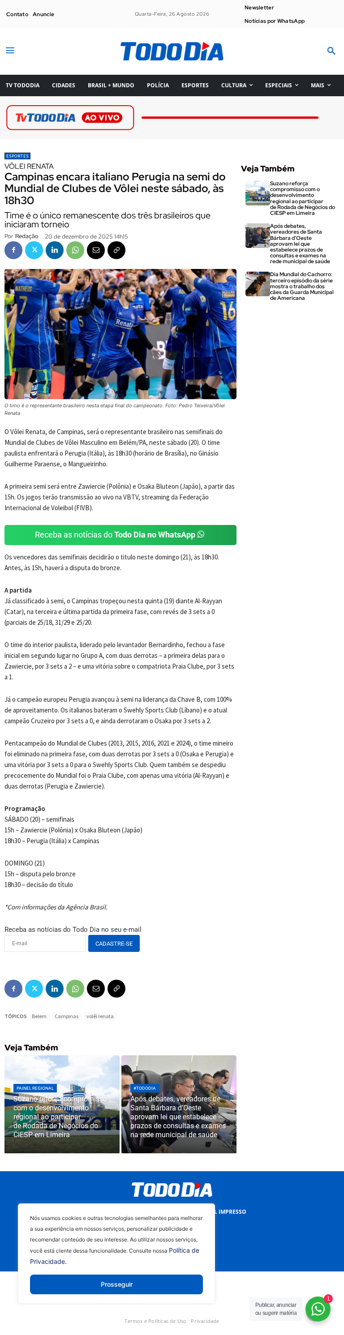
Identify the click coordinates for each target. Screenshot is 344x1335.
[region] (116, 1260)
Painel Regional (35, 1088)
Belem (39, 1016)
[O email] (96, 250)
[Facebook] (13, 250)
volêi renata (100, 1016)
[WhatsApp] (75, 250)
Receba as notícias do (115, 534)
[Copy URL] (116, 250)
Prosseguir (117, 1284)
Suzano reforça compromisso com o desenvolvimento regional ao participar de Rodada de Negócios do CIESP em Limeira (302, 198)
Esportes (17, 156)
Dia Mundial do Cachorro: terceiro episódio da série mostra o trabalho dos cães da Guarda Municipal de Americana (302, 286)
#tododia (144, 1088)
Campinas (66, 1016)
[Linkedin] (55, 250)
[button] (331, 51)
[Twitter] (34, 250)
